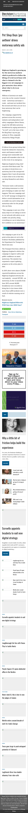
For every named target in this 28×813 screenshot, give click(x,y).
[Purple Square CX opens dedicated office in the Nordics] (6, 573)
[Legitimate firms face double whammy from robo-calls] (14, 767)
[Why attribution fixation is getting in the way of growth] (6, 493)
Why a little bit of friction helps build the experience (13, 443)
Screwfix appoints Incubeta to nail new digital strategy (12, 533)
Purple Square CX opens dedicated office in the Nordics (18, 572)
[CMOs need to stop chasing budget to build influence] (6, 502)
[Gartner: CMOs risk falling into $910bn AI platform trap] (14, 793)
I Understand (14, 807)
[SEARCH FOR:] (14, 28)
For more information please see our (14, 810)
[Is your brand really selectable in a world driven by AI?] (6, 473)
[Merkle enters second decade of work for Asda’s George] (6, 593)
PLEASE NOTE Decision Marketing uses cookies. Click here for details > (13, 5)
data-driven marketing (15, 312)
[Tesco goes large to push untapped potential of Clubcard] (14, 741)
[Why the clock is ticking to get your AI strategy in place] (6, 483)
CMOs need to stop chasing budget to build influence (18, 502)
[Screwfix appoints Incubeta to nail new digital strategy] (14, 521)
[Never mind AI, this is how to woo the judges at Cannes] (6, 583)
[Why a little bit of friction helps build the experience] (14, 431)
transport (5, 314)
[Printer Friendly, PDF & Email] (6, 309)
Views (5, 414)
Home (4, 1)
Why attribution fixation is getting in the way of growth (19, 492)
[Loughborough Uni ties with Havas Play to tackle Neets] (6, 564)
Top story (4, 691)
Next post (13, 345)
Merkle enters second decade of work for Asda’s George (19, 592)
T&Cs (9, 1)
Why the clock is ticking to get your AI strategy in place (19, 482)
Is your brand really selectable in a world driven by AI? (18, 472)
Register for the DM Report (18, 1)
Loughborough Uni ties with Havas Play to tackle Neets (19, 563)
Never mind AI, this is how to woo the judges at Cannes (19, 582)
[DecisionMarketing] (14, 15)
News (3, 614)
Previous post (15, 342)
